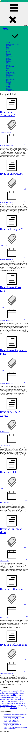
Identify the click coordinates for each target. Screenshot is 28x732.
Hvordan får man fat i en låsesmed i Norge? (13, 717)
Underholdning (10, 90)
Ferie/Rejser (9, 56)
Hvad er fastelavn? (10, 472)
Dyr (7, 52)
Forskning (8, 61)
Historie (8, 63)
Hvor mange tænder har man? (10, 723)
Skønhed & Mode (10, 79)
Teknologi (8, 84)
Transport (8, 87)
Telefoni (8, 86)
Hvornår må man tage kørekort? (11, 721)
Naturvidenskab (10, 72)
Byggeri (8, 49)
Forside (5, 28)
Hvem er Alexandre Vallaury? (10, 720)
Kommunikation (10, 66)
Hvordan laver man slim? (11, 530)
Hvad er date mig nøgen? (10, 413)
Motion (8, 70)
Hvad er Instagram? (11, 229)
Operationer (13, 701)
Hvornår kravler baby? (8, 725)
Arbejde (8, 42)
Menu (25, 25)
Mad (7, 69)
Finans (7, 58)
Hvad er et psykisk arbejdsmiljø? (11, 718)
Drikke (8, 51)
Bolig (7, 47)
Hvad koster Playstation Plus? (13, 352)
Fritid (7, 62)
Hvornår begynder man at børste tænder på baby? (15, 727)
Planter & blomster (10, 73)
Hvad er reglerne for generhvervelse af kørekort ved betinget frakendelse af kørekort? (14, 715)
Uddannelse (9, 89)
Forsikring (8, 59)
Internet (8, 65)
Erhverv (8, 55)
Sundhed (8, 82)
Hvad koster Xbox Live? (10, 289)
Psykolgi (8, 76)
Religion (8, 77)
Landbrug (15, 699)
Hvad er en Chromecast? (7, 113)
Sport (7, 80)
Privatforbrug (9, 75)
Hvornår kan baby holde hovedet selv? (12, 724)
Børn (7, 48)
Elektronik (8, 54)
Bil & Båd (8, 45)
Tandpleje (8, 83)
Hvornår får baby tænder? (9, 728)
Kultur (7, 68)
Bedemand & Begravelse (12, 44)
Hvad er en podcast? (11, 173)
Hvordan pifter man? (12, 589)
